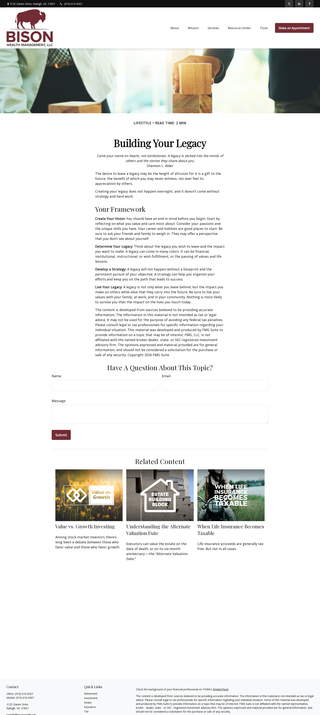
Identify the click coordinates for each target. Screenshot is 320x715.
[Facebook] (309, 3)
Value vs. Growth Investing (85, 526)
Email (166, 376)
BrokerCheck (220, 689)
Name (56, 376)
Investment (91, 698)
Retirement (90, 693)
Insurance (90, 707)
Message (59, 401)
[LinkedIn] (299, 3)
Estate (88, 702)
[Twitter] (289, 3)
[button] (175, 28)
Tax (86, 711)
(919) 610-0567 (73, 4)
